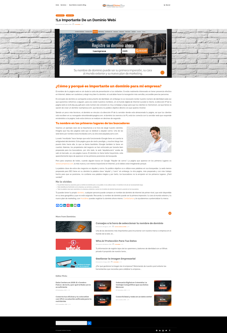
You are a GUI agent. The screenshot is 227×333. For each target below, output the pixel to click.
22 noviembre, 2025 (61, 304)
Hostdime (85, 198)
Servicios (63, 5)
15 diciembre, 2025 (61, 290)
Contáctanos (129, 198)
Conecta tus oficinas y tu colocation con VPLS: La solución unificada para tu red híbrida (74, 299)
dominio (80, 193)
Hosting (70, 15)
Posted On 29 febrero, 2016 (104, 244)
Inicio (57, 5)
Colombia (77, 24)
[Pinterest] (156, 330)
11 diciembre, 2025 (121, 290)
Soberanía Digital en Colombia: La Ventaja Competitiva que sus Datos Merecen (132, 284)
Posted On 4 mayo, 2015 (103, 262)
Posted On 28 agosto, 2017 (104, 226)
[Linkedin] (159, 330)
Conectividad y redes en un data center (134, 296)
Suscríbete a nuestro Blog (77, 5)
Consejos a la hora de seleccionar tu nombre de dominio (129, 223)
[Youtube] (163, 330)
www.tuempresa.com (64, 164)
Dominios (60, 15)
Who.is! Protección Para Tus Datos (116, 241)
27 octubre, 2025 (121, 299)
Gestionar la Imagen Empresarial (115, 258)
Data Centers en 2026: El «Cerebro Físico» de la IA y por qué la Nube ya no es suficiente (73, 284)
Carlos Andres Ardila (120, 226)
